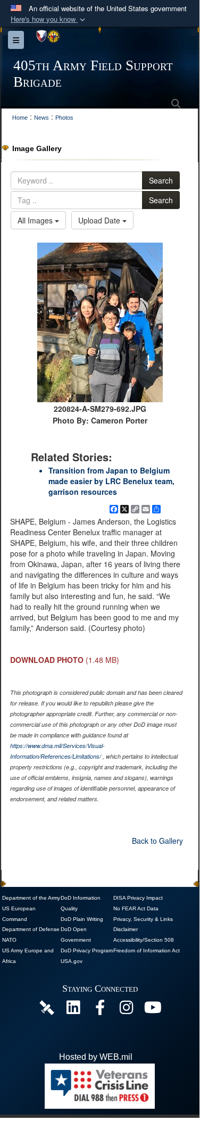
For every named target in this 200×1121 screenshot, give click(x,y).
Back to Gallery (157, 840)
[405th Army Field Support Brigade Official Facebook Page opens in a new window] (100, 1010)
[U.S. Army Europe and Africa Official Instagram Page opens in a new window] (126, 1010)
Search (161, 180)
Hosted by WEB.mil (95, 1056)
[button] (49, 19)
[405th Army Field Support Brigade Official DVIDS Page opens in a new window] (47, 1007)
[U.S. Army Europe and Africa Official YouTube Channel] (153, 1010)
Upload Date (100, 220)
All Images (36, 220)
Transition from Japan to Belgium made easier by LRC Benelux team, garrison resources (111, 481)
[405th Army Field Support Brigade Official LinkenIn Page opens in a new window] (73, 1010)
